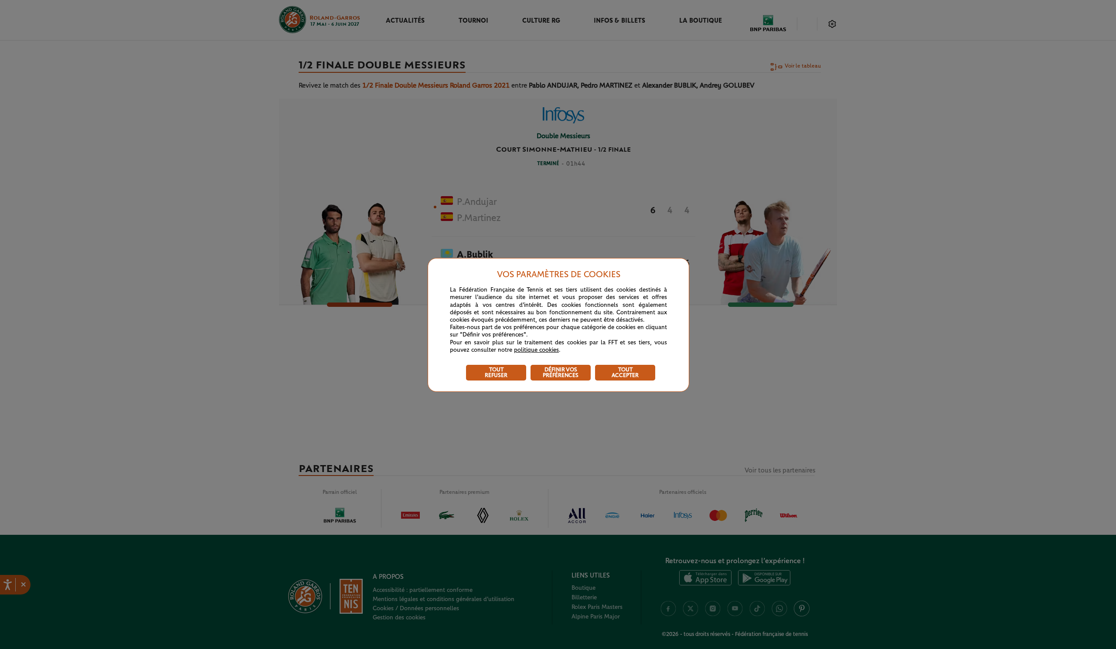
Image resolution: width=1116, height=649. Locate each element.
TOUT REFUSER (496, 372)
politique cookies (536, 350)
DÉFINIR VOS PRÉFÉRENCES (560, 372)
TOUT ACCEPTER (625, 372)
